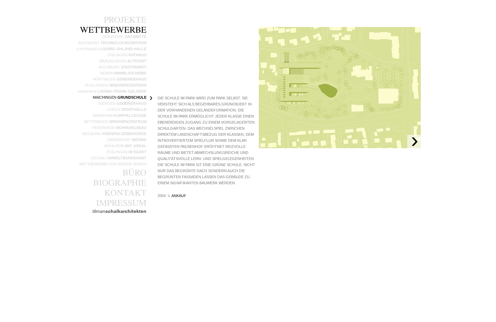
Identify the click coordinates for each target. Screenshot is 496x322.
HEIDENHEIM (119, 128)
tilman (119, 211)
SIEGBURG (114, 134)
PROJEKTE (125, 19)
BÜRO (134, 172)
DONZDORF (124, 37)
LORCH (126, 109)
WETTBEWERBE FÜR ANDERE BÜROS (112, 164)
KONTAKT (125, 192)
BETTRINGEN (115, 122)
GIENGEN (122, 103)
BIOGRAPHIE (119, 182)
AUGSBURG (122, 67)
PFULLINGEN (115, 85)
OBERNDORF (126, 140)
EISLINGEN (127, 55)
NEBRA (123, 73)
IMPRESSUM (121, 202)
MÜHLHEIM (125, 146)
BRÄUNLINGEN (123, 61)
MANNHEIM (112, 91)
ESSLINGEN (126, 152)
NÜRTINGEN (119, 79)
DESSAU (118, 158)
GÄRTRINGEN (111, 49)
